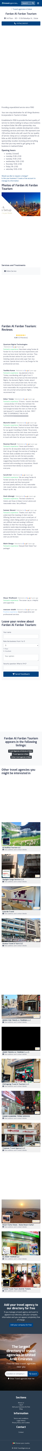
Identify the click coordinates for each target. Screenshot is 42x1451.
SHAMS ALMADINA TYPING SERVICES (16, 1116)
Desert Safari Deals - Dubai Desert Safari (18, 1225)
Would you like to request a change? (15, 176)
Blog (21, 1409)
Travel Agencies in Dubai (20, 754)
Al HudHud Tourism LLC (11, 848)
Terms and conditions (21, 1418)
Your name (7, 632)
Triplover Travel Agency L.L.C (13, 1148)
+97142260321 (22, 23)
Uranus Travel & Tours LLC (12, 944)
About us (21, 1403)
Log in (21, 1405)
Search (34, 1374)
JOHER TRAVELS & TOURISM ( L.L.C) (15, 1052)
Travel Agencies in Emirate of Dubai (20, 751)
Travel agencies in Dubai (22, 9)
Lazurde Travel (8, 912)
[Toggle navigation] (38, 3)
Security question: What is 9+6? (14, 664)
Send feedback (22, 674)
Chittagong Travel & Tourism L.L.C (15, 1084)
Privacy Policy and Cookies (21, 1423)
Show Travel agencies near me (21, 1378)
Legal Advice (21, 1421)
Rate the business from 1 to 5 (14, 641)
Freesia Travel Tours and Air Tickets (16, 1289)
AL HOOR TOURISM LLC (10, 1257)
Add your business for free (21, 1407)
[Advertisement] (21, 49)
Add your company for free (21, 1325)
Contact (21, 1432)
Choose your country (22, 1443)
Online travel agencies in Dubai (21, 757)
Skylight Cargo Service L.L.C (13, 880)
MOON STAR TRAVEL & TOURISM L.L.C (16, 1020)
